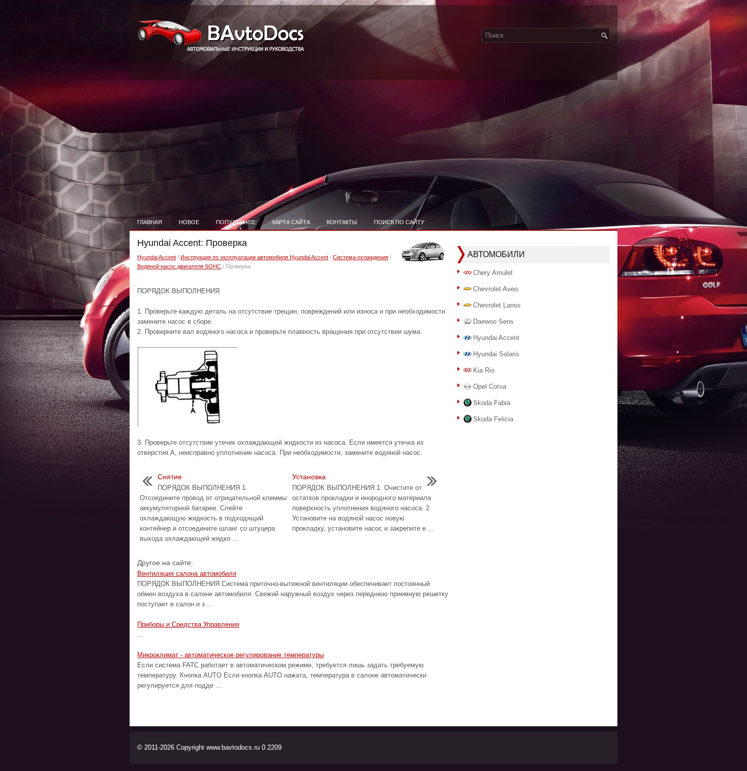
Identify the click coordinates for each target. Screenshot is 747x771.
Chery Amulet (493, 272)
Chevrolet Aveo (495, 289)
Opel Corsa (489, 386)
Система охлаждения (360, 257)
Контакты (342, 222)
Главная (149, 222)
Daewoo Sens (493, 321)
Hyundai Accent (156, 257)
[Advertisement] (373, 137)
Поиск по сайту (399, 222)
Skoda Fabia (491, 403)
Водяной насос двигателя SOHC (179, 266)
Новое (189, 222)
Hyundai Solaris (496, 354)
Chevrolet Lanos (497, 305)
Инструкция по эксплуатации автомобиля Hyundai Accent (254, 257)
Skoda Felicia (493, 419)
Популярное (236, 222)
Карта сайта (291, 222)
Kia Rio (483, 370)
